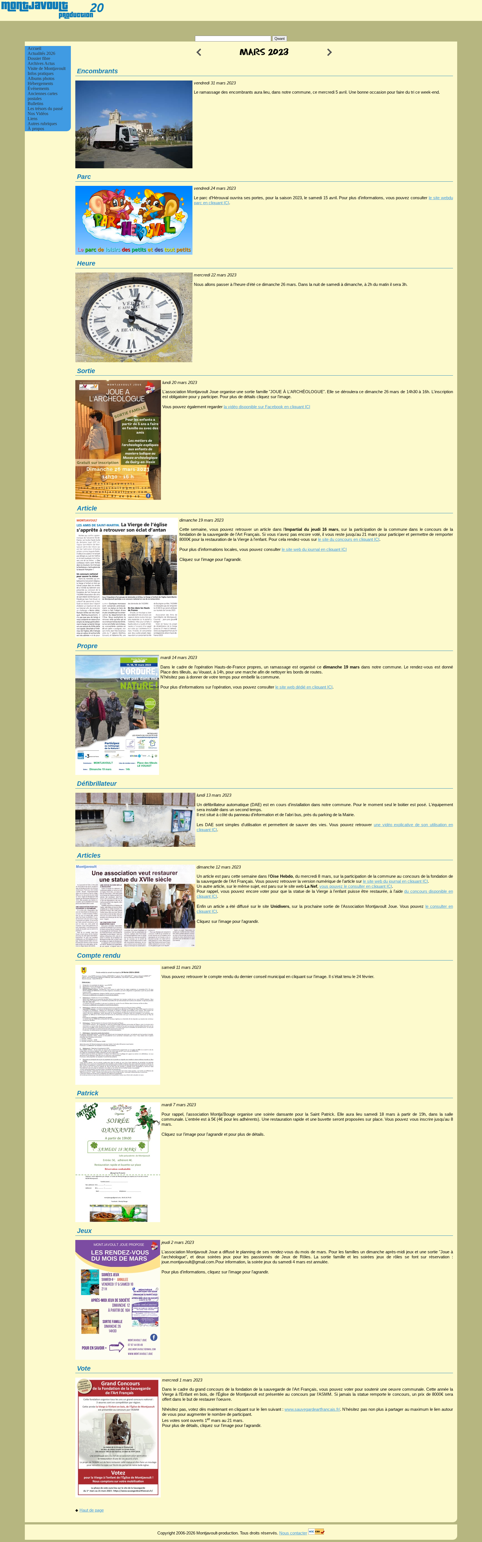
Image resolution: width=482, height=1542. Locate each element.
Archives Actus (41, 63)
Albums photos (41, 78)
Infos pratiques (41, 73)
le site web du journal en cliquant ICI (314, 549)
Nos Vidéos (38, 113)
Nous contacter (293, 1533)
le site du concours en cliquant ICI (348, 539)
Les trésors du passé (45, 108)
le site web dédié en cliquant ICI (303, 687)
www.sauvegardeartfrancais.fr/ (312, 1409)
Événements (38, 88)
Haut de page (91, 1510)
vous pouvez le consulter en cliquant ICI (355, 886)
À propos (36, 128)
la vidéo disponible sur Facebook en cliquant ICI (267, 406)
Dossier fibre (39, 58)
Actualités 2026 (41, 53)
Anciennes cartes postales (42, 96)
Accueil (34, 48)
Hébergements (40, 83)
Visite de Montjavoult (47, 68)
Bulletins (35, 103)
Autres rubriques (42, 123)
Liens (32, 118)
